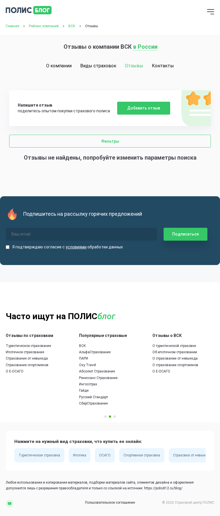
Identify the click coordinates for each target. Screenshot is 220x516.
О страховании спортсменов (175, 365)
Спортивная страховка (141, 455)
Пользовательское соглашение (110, 503)
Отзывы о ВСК (167, 335)
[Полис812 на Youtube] (9, 503)
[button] (105, 416)
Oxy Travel (87, 365)
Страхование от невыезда (27, 358)
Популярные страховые (103, 335)
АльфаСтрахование (95, 352)
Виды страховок (98, 65)
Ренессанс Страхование (98, 378)
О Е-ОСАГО (14, 371)
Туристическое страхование (28, 346)
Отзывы (134, 65)
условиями (76, 247)
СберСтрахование (93, 403)
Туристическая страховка (39, 455)
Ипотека (79, 455)
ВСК (82, 346)
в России (145, 46)
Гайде (84, 391)
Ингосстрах (88, 384)
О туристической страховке (174, 346)
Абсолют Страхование (97, 371)
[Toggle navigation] (210, 12)
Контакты (163, 65)
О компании (59, 65)
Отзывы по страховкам (29, 335)
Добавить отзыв (143, 108)
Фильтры (110, 141)
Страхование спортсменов (27, 365)
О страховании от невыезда (175, 358)
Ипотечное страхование (25, 352)
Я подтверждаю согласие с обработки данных (67, 247)
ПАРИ (83, 358)
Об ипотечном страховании (174, 352)
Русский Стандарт (93, 397)
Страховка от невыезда (192, 455)
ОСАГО (105, 455)
